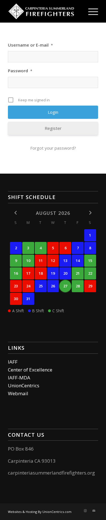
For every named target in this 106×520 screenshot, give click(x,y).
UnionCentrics (23, 385)
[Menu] (90, 11)
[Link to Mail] (94, 510)
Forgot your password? (53, 148)
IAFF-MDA (19, 377)
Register (53, 128)
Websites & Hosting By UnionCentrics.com (40, 512)
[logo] (44, 11)
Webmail (18, 393)
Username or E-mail (30, 45)
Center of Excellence (30, 369)
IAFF (13, 362)
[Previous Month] (16, 213)
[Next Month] (90, 213)
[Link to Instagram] (85, 510)
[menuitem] (90, 11)
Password (20, 70)
